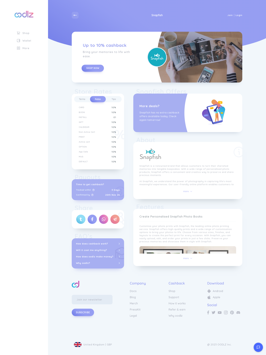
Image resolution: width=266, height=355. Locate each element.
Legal (133, 315)
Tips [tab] (114, 99)
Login (239, 15)
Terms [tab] (82, 99)
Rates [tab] (98, 99)
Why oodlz (175, 315)
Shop (172, 291)
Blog (133, 297)
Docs (133, 291)
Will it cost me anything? (91, 250)
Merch (134, 303)
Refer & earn (177, 309)
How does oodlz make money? (94, 256)
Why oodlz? (83, 263)
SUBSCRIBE (83, 312)
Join (230, 15)
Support (174, 297)
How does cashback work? (92, 243)
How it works (177, 303)
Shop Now (92, 68)
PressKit (135, 309)
